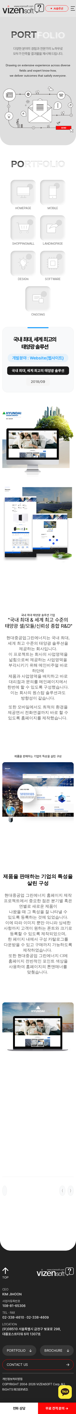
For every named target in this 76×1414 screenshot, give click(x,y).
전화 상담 (19, 1408)
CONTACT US (17, 1365)
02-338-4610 (13, 1317)
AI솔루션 (58, 8)
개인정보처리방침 (12, 1379)
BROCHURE (53, 1351)
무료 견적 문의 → (57, 1408)
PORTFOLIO (16, 1351)
